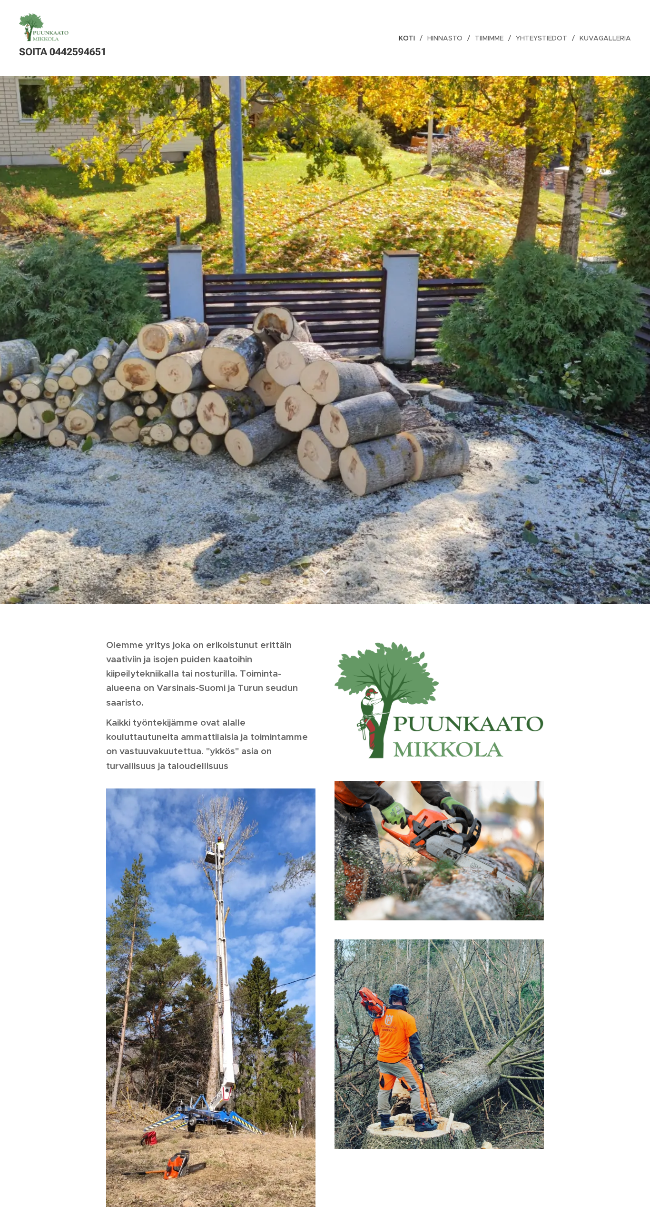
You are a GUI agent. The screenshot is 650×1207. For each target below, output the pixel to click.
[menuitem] (409, 38)
